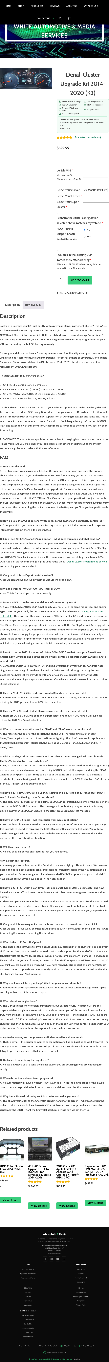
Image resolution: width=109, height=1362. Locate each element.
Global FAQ (81, 1282)
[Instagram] (51, 1258)
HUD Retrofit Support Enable (66, 231)
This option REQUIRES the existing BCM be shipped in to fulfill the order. (78, 266)
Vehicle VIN (65, 170)
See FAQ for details (66, 239)
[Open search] (61, 18)
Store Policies (81, 1292)
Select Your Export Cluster (68, 204)
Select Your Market (68, 190)
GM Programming (27, 1328)
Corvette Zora (28, 1332)
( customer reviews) (87, 137)
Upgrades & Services (28, 1274)
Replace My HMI (28, 1337)
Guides (81, 1274)
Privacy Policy (81, 1305)
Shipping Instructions (81, 1297)
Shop (21, 6)
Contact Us (43, 18)
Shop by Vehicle (28, 1269)
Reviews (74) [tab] (33, 304)
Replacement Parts (28, 1278)
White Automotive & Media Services (54, 31)
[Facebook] (45, 1258)
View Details (10, 1200)
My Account (91, 6)
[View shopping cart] (69, 18)
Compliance (81, 1301)
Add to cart (80, 280)
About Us (71, 6)
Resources (37, 6)
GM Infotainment (28, 1315)
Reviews (54, 6)
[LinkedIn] (63, 1258)
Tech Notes (81, 1269)
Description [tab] (12, 304)
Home (8, 6)
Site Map (77, 1359)
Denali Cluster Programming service (87, 561)
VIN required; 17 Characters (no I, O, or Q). (69, 177)
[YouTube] (57, 1258)
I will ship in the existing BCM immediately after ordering (74, 257)
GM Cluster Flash (28, 1320)
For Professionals (81, 1278)
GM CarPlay (28, 1324)
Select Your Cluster (69, 196)
